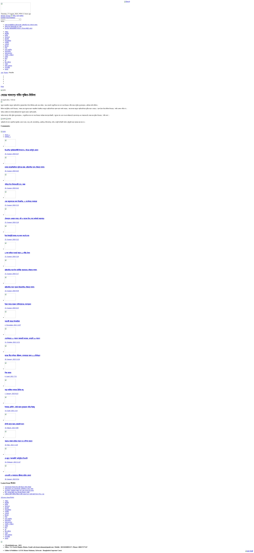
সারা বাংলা (7, 37)
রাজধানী (7, 39)
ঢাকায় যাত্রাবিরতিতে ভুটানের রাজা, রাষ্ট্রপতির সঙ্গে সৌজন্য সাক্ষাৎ (21, 25)
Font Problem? (10, 17)
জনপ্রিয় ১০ (8, 137)
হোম (2, 72)
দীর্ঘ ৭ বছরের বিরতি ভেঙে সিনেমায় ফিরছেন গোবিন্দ (17, 492)
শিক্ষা (6, 48)
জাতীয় (6, 35)
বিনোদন (7, 46)
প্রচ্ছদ (6, 32)
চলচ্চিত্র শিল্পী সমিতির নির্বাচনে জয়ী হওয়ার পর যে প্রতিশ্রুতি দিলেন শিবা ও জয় (24, 494)
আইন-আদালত (8, 66)
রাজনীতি (7, 33)
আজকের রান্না (8, 53)
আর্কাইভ (21, 16)
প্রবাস (6, 64)
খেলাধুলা (7, 44)
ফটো (17, 16)
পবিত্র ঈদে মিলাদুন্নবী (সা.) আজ (13, 26)
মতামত (6, 69)
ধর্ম (5, 60)
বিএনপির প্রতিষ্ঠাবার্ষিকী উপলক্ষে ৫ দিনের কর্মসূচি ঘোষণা (18, 28)
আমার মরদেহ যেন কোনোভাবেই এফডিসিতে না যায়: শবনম (19, 489)
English (3, 17)
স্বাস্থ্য (6, 57)
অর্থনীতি (7, 42)
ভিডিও (14, 16)
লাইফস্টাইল (8, 51)
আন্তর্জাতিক (8, 41)
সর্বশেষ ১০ (7, 135)
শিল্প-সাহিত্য (8, 62)
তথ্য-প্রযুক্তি (8, 49)
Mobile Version (5, 16)
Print (2, 86)
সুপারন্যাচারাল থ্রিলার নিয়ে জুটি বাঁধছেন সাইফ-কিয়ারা (18, 487)
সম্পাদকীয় (7, 67)
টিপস (6, 58)
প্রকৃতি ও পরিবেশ (9, 55)
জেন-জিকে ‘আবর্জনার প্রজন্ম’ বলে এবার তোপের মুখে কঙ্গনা (19, 490)
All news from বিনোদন (7, 497)
